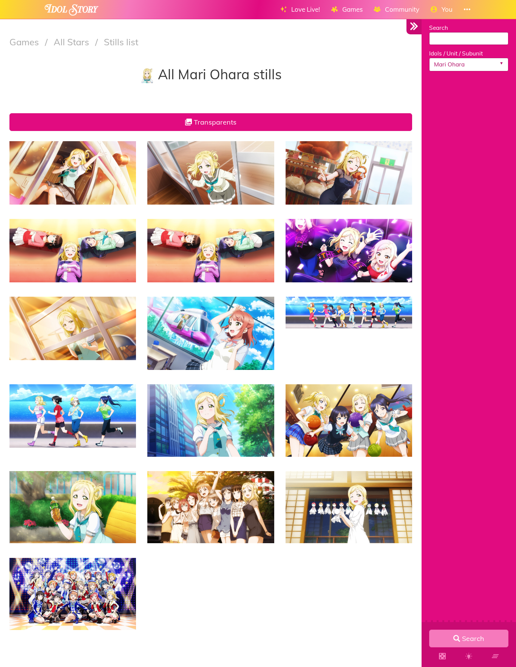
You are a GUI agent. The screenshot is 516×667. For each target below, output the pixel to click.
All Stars (72, 42)
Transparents (214, 122)
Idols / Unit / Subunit (456, 53)
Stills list (121, 42)
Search (438, 27)
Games (25, 42)
